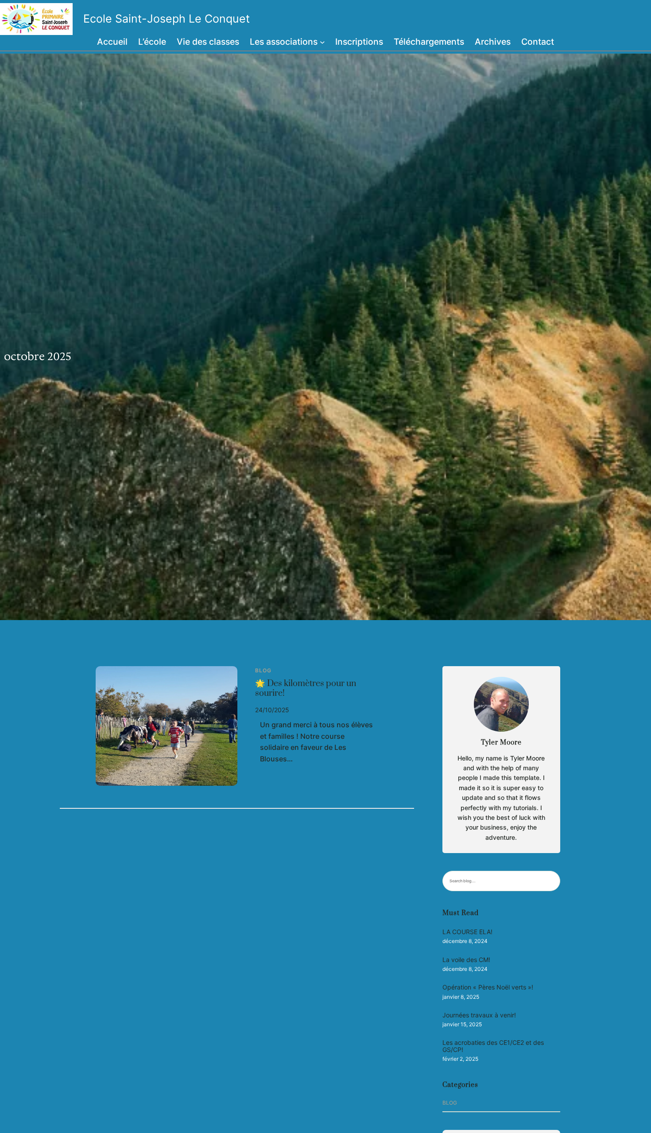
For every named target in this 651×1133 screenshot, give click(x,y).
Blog (263, 670)
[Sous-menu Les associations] (322, 42)
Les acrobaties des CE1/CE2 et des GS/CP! (493, 1046)
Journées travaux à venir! (479, 1015)
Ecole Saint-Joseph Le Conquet (166, 18)
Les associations (284, 41)
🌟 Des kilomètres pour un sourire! (305, 688)
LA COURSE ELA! (467, 931)
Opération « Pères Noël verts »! (487, 987)
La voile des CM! (466, 959)
